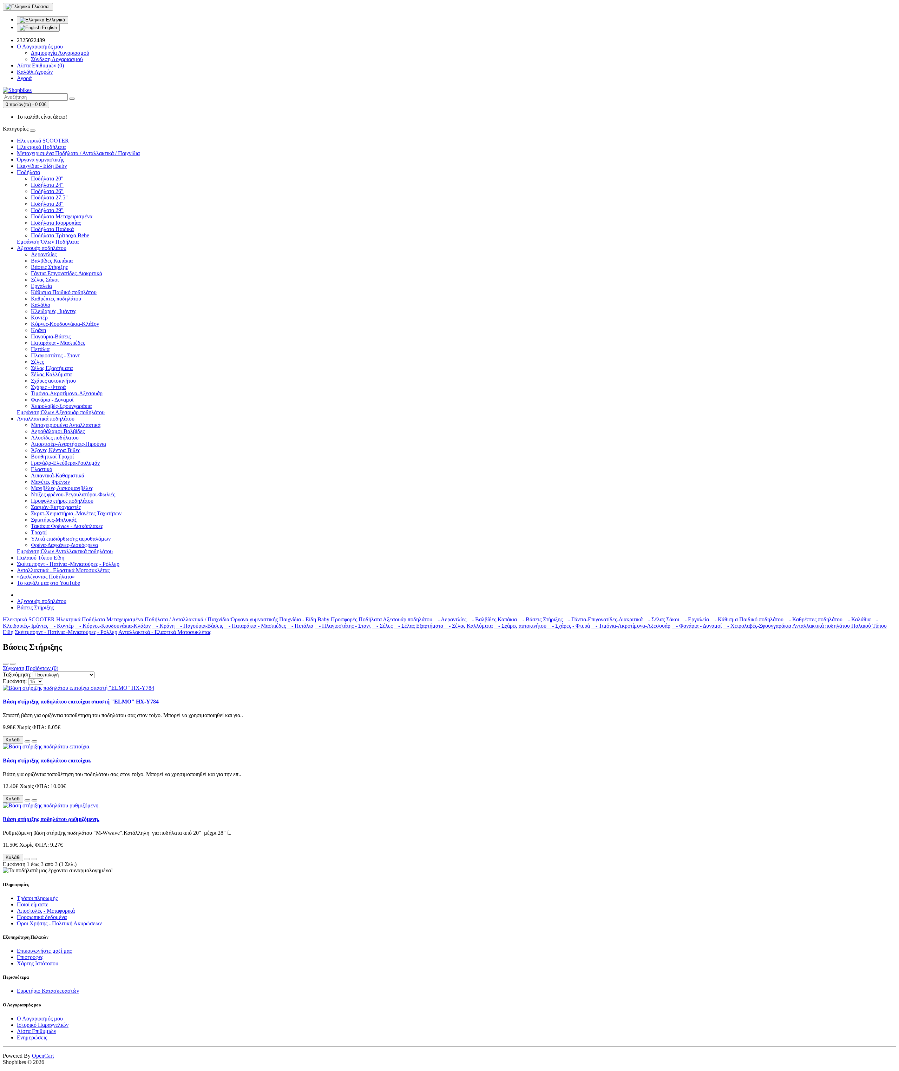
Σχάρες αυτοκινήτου (53, 381)
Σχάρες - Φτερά (48, 387)
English (48, 27)
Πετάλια (40, 349)
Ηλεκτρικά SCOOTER (43, 141)
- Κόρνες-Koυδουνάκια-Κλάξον (113, 626)
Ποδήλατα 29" (47, 210)
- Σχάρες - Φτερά (569, 626)
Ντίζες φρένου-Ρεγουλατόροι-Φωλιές (73, 494)
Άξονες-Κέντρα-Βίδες (55, 450)
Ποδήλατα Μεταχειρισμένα (61, 216)
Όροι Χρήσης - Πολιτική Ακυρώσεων (59, 923)
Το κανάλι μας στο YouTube (48, 583)
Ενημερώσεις (32, 1037)
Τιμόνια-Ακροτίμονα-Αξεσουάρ (67, 393)
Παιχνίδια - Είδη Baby (42, 166)
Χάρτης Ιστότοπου (37, 963)
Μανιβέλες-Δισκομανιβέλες (62, 488)
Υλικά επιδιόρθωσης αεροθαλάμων (71, 539)
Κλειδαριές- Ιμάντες (53, 311)
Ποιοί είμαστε (32, 904)
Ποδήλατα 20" (47, 178)
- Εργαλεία (695, 619)
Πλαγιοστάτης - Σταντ (55, 355)
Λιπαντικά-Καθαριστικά (57, 475)
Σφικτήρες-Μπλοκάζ (54, 520)
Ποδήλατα (28, 172)
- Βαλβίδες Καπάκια (492, 619)
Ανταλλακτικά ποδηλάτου (45, 419)
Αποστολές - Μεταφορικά (46, 911)
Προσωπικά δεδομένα (42, 917)
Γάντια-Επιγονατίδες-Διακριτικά (66, 273)
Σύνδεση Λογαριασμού (57, 59)
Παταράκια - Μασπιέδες (58, 343)
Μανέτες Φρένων (50, 482)
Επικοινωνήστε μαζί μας (44, 951)
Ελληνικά (55, 19)
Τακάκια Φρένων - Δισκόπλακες (67, 526)
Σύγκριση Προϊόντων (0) (30, 668)
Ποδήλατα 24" (47, 185)
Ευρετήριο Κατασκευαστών (48, 991)
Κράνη (38, 330)
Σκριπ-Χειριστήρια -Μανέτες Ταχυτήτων (76, 513)
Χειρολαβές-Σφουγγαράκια (61, 406)
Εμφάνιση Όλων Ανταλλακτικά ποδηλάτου (65, 551)
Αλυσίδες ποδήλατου (55, 438)
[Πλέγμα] (12, 664)
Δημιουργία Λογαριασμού (60, 53)
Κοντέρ (39, 317)
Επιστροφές (30, 957)
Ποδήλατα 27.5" (49, 197)
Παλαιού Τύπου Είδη (40, 558)
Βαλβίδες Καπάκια (52, 261)
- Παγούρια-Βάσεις (200, 626)
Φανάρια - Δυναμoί (52, 400)
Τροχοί (39, 532)
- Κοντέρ (62, 626)
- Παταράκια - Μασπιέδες (255, 626)
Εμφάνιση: (15, 681)
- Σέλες (382, 626)
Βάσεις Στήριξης (49, 267)
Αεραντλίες (44, 254)
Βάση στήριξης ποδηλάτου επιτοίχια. (47, 760)
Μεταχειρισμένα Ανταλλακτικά (65, 425)
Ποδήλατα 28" (47, 204)
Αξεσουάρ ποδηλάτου (41, 248)
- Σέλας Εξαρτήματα (419, 626)
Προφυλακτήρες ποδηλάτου (62, 501)
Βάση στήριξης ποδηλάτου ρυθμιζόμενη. (51, 819)
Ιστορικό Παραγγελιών (42, 1025)
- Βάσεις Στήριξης (541, 619)
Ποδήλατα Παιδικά (52, 229)
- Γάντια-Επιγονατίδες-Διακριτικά (603, 619)
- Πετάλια (300, 626)
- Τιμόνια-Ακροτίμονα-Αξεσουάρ (630, 626)
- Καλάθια (857, 619)
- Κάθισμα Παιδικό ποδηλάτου (746, 619)
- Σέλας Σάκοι (661, 619)
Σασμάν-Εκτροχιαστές (56, 507)
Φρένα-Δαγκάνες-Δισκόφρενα (64, 545)
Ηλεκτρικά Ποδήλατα (41, 147)
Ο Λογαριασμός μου (40, 1019)
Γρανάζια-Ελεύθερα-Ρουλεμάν (65, 463)
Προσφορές (344, 619)
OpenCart (43, 1056)
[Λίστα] (5, 664)
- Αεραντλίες (450, 619)
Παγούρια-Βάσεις (51, 336)
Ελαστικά (41, 469)
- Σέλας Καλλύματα (469, 626)
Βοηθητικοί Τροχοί (52, 457)
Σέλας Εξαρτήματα (52, 368)
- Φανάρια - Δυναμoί (697, 626)
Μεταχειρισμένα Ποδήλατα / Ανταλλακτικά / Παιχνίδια (78, 153)
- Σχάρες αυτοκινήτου (521, 626)
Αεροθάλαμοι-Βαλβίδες (58, 431)
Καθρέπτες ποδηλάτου (56, 299)
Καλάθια (40, 305)
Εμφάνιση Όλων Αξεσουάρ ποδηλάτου (61, 412)
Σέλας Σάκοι (45, 280)
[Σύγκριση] (34, 741)
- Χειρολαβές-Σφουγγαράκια (757, 626)
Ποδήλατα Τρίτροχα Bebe (60, 235)
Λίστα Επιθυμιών (36, 1031)
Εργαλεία (41, 286)
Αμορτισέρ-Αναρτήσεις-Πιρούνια (68, 444)
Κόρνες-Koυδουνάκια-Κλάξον (65, 324)
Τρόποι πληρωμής (37, 898)
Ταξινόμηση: (17, 674)
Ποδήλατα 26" (47, 191)
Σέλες (37, 362)
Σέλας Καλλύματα (51, 374)
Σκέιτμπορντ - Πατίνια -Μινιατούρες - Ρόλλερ (68, 564)
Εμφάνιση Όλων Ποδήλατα (48, 242)
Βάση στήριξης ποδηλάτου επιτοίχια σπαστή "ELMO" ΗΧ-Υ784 (81, 702)
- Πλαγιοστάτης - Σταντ (343, 626)
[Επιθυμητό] (27, 741)
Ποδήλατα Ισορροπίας (56, 223)
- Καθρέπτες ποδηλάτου (813, 619)
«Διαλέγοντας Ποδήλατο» (46, 577)
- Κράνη (163, 626)
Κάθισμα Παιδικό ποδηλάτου (64, 292)
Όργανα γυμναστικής (40, 160)
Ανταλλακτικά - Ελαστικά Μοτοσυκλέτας (63, 570)
